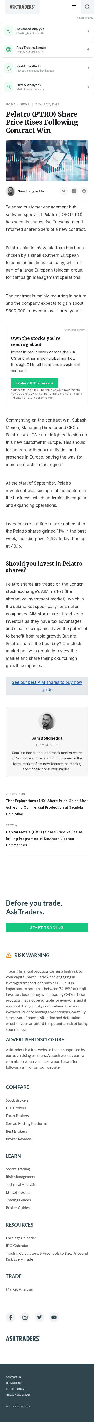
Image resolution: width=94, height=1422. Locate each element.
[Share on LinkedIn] (74, 191)
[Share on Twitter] (64, 191)
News (24, 104)
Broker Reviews (19, 1138)
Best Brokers (16, 1131)
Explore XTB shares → (35, 383)
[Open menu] (74, 7)
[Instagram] (25, 1317)
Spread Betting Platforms (26, 1123)
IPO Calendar (17, 1245)
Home (11, 104)
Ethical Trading (18, 1192)
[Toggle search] (87, 7)
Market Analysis (19, 1289)
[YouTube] (54, 1317)
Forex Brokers (17, 1115)
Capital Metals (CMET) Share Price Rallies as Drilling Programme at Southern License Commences (44, 835)
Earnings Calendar (21, 1237)
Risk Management (21, 1176)
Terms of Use (14, 1383)
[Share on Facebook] (84, 191)
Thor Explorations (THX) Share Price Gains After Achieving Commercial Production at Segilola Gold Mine (47, 804)
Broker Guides (18, 1207)
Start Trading (47, 927)
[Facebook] (10, 1317)
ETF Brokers (16, 1107)
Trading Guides (18, 1200)
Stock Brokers (17, 1100)
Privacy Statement (18, 1394)
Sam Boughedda (31, 191)
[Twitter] (39, 1317)
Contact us (13, 1377)
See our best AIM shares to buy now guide (47, 686)
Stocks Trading (18, 1168)
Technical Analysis (21, 1184)
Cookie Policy (15, 1389)
